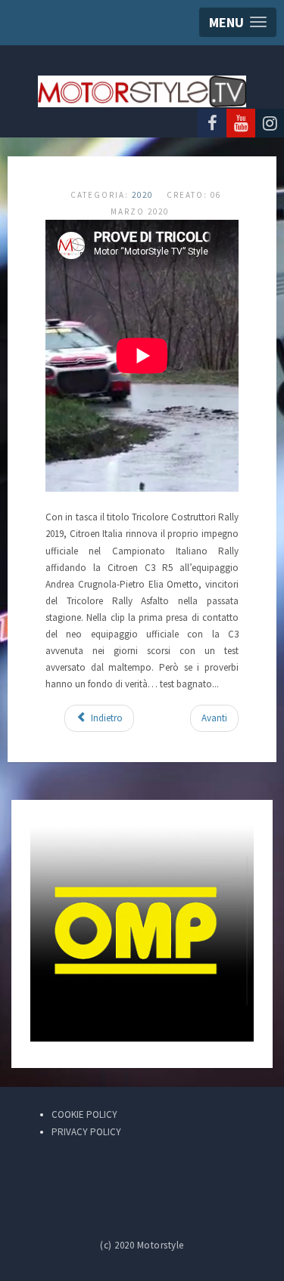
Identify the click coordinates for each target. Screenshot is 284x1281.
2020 (142, 195)
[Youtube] (240, 123)
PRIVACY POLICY (86, 1131)
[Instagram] (269, 123)
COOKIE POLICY (84, 1114)
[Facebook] (212, 123)
